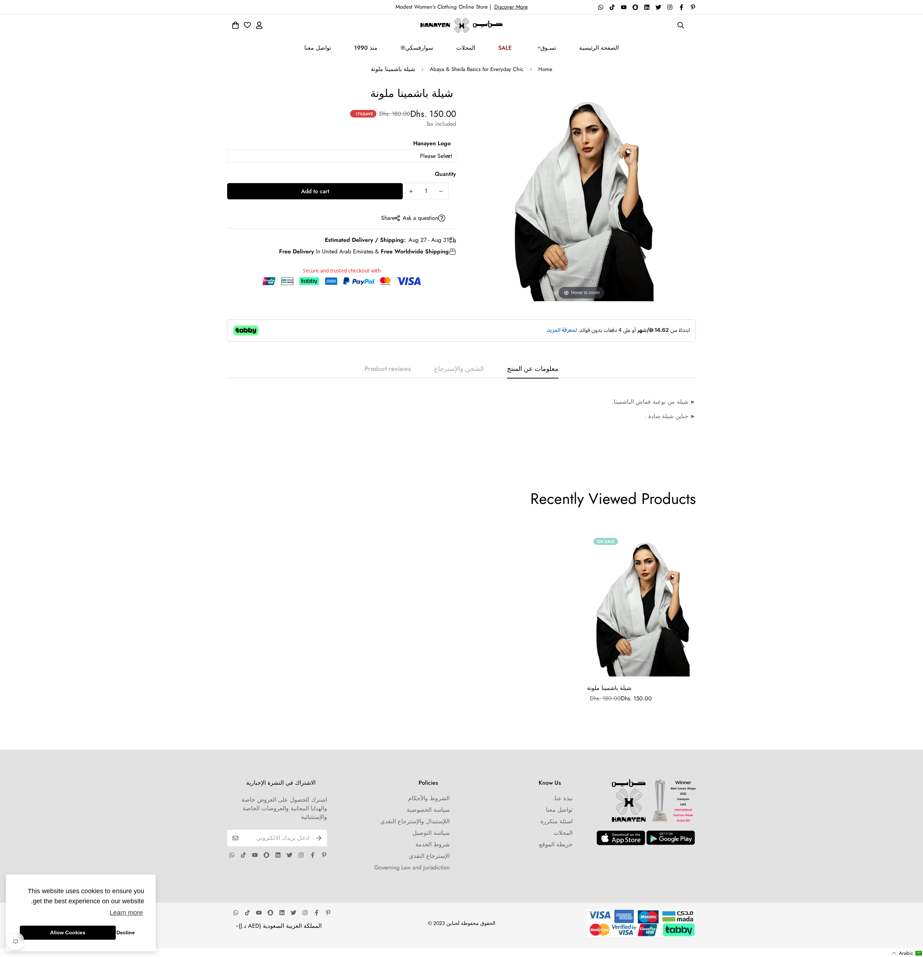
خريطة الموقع (556, 844)
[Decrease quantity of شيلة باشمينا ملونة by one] (441, 191)
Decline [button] (125, 932)
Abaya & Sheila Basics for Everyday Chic (477, 69)
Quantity (445, 174)
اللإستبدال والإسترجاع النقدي (415, 821)
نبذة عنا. (563, 798)
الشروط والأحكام (429, 798)
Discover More (511, 7)
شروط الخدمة (432, 844)
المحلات (465, 48)
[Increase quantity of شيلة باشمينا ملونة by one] (411, 191)
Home (545, 69)
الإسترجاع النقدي (429, 856)
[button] (907, 953)
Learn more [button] (126, 912)
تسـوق (548, 48)
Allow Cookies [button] (67, 932)
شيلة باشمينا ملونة (609, 688)
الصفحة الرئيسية (599, 48)
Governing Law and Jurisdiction (412, 867)
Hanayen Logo (432, 143)
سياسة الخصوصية (428, 810)
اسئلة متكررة (556, 821)
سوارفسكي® (417, 48)
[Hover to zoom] (581, 193)
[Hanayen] (461, 25)
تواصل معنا (317, 48)
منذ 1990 (365, 48)
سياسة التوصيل (431, 833)
